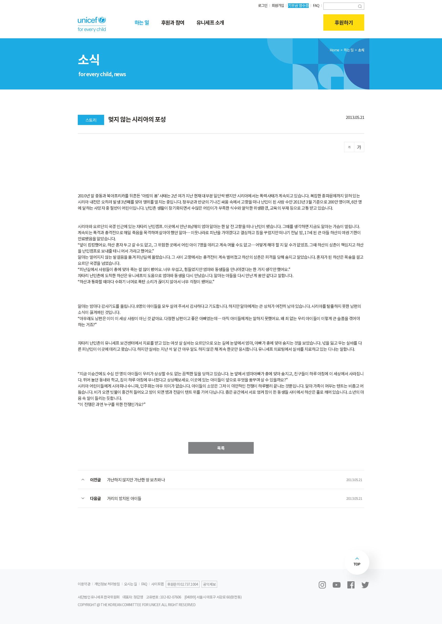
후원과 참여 (172, 22)
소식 (361, 49)
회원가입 (278, 5)
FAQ (316, 5)
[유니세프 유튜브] (337, 585)
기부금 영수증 (298, 5)
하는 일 (142, 22)
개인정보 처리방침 (107, 583)
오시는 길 (130, 583)
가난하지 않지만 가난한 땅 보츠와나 (136, 479)
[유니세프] (92, 24)
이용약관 (84, 583)
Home (334, 49)
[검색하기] (360, 5)
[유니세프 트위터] (365, 585)
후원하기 (344, 22)
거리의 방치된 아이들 (124, 498)
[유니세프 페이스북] (351, 585)
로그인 (263, 5)
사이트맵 (157, 583)
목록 (221, 448)
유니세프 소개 (210, 22)
